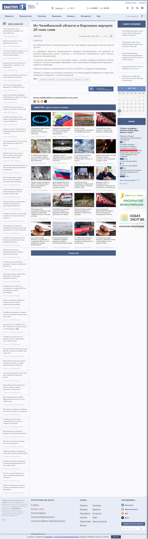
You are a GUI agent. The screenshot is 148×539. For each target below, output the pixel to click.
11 (123, 104)
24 (119, 111)
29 (139, 111)
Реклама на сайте (130, 2)
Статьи (4, 519)
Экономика (56, 16)
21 (135, 107)
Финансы (71, 16)
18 (123, 107)
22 (139, 107)
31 (119, 114)
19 (127, 107)
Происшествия (25, 16)
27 (131, 111)
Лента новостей (15, 24)
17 (119, 107)
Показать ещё (73, 253)
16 (143, 104)
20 (131, 107)
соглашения (48, 537)
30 (143, 111)
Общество (9, 16)
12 (127, 104)
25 (123, 111)
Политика (42, 16)
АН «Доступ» (16, 508)
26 (127, 111)
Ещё (98, 16)
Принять (116, 537)
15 (139, 104)
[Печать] (111, 36)
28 (135, 111)
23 (143, 107)
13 (131, 104)
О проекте (142, 2)
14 (135, 104)
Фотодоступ (86, 16)
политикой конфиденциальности (66, 537)
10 (119, 104)
